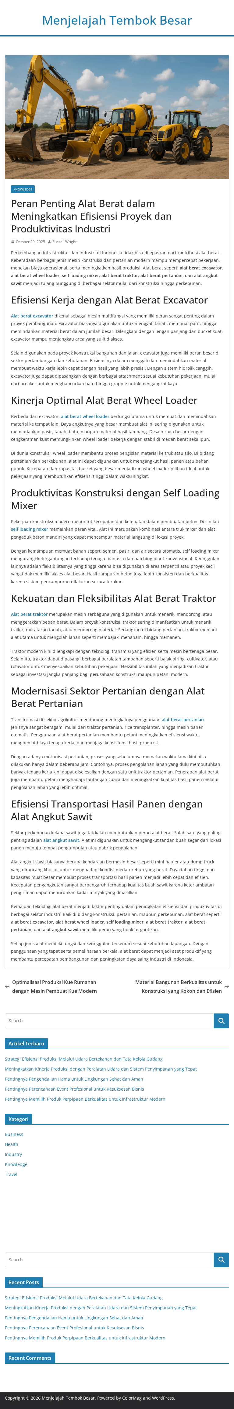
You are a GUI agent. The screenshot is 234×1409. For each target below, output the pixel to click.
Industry (13, 1154)
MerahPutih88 (19, 1201)
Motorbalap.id (19, 1231)
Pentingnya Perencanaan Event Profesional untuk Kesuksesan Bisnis (74, 1089)
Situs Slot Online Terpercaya (34, 1208)
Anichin (12, 1223)
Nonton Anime (19, 1193)
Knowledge (22, 189)
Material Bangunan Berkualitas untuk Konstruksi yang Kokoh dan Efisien (178, 986)
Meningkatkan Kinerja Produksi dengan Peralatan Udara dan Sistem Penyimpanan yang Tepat (101, 1069)
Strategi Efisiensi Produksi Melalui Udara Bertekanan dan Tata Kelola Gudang (84, 1059)
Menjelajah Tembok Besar (117, 20)
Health (11, 1144)
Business (14, 1134)
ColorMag (132, 1398)
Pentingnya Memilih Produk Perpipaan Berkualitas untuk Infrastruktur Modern (85, 1099)
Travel (11, 1174)
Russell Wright (64, 241)
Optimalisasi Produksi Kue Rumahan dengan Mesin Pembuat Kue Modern (54, 986)
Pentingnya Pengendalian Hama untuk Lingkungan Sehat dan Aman (74, 1079)
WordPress (163, 1398)
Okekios (13, 1239)
